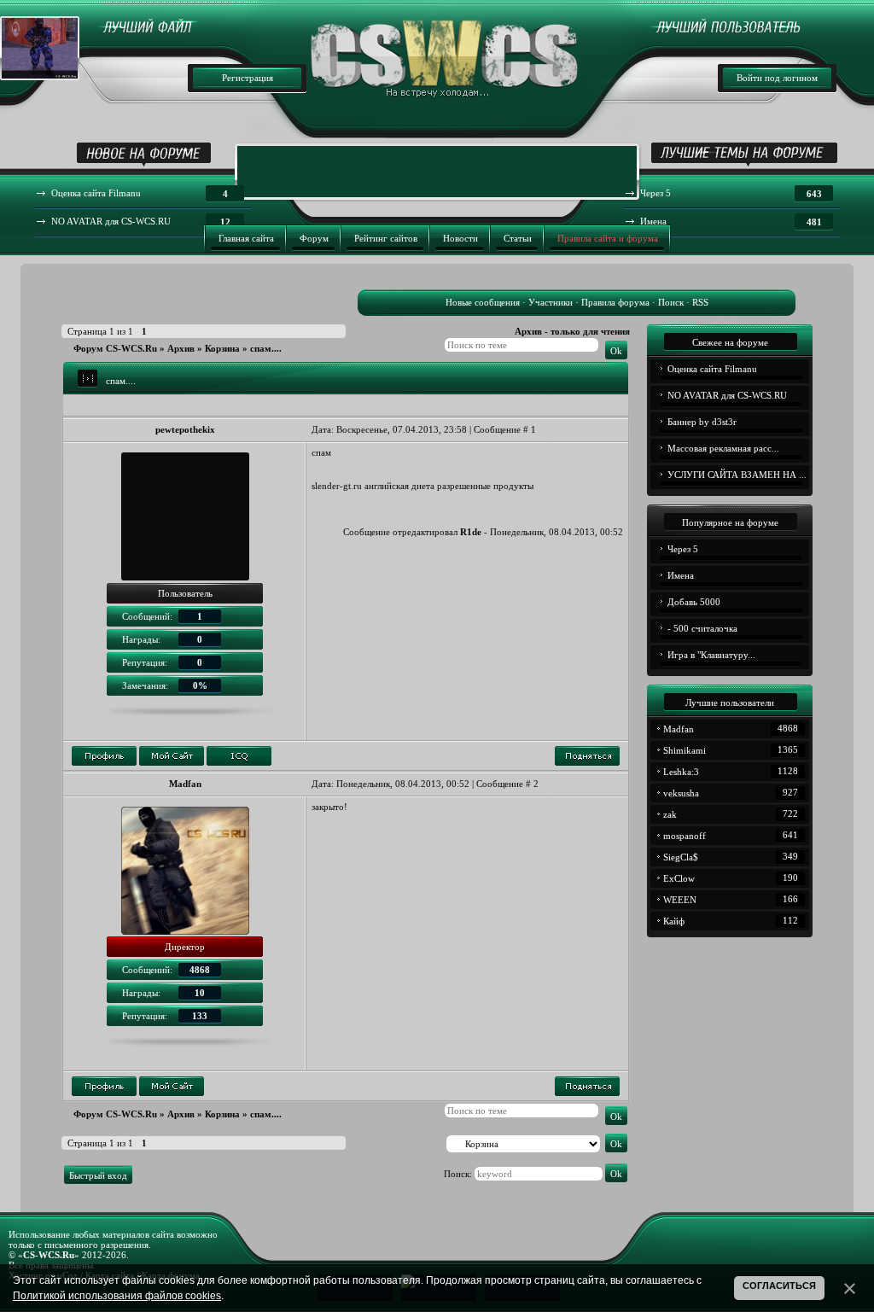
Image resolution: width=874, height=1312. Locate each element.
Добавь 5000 (693, 602)
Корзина (222, 348)
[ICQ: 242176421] (239, 756)
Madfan (185, 783)
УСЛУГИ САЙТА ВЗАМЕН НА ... (737, 474)
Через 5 (682, 549)
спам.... (266, 348)
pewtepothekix (185, 429)
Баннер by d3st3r (702, 422)
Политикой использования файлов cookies (117, 1296)
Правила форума (615, 302)
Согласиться (779, 1285)
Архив (181, 348)
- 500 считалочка (702, 628)
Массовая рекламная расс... (723, 448)
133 (199, 1016)
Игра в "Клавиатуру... (711, 655)
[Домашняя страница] (171, 756)
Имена (680, 575)
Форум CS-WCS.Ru (115, 348)
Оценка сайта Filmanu (712, 369)
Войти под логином (777, 78)
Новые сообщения (483, 302)
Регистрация (247, 78)
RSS (700, 302)
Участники (550, 302)
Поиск (671, 302)
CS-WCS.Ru (48, 1255)
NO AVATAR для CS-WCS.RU (727, 395)
